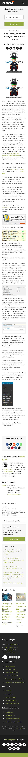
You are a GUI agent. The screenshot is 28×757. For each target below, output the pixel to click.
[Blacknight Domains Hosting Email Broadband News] (8, 2)
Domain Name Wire (11, 700)
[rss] (8, 744)
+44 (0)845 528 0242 (11, 647)
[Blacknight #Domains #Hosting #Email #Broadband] (11, 655)
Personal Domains (10, 669)
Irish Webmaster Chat (12, 703)
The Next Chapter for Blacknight (13, 583)
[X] (10, 48)
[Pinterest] (12, 448)
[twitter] (12, 744)
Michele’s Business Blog (12, 718)
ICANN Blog (9, 712)
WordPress (16, 31)
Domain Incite (9, 694)
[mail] (14, 748)
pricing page (20, 728)
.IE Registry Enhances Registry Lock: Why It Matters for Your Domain (12, 552)
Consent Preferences (16, 740)
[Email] (20, 48)
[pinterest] (24, 744)
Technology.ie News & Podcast (14, 679)
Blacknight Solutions (10, 739)
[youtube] (16, 744)
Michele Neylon (10, 715)
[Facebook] (7, 48)
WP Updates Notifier (17, 169)
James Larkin (20, 44)
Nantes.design (8, 471)
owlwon (4, 485)
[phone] (18, 748)
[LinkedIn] (14, 48)
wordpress (16, 512)
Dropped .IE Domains (11, 672)
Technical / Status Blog (12, 676)
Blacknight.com (10, 666)
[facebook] (4, 744)
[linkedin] (10, 748)
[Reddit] (14, 444)
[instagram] (20, 744)
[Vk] (15, 448)
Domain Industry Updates (13, 722)
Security (11, 31)
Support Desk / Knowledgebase (15, 682)
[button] (3, 610)
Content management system (12, 511)
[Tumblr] (9, 448)
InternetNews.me (10, 697)
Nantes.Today (8, 469)
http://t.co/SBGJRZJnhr (14, 494)
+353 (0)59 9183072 (12, 645)
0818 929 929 (11, 650)
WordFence (6, 207)
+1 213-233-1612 (10, 652)
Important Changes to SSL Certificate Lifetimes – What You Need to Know (21, 597)
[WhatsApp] (17, 48)
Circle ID (8, 691)
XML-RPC (13, 514)
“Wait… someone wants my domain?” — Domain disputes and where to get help (13, 560)
